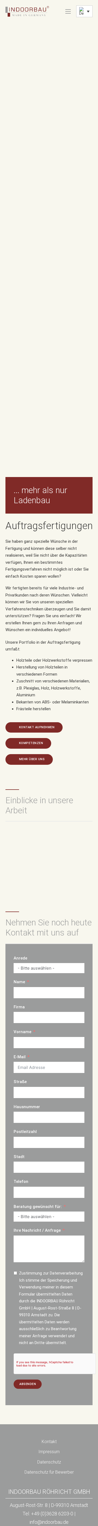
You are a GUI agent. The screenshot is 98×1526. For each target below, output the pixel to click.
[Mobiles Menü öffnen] (68, 11)
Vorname (22, 1031)
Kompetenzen (31, 743)
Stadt (19, 1156)
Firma (19, 1007)
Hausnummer (27, 1106)
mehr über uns (32, 759)
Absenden (27, 1384)
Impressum (49, 1451)
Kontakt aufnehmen (37, 727)
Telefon (21, 1181)
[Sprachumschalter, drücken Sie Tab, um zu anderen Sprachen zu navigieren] (84, 11)
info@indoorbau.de (49, 1522)
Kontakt (49, 1441)
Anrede (20, 958)
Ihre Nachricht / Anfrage (37, 1230)
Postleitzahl (25, 1131)
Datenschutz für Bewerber (49, 1472)
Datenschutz (49, 1462)
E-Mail (20, 1056)
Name (19, 981)
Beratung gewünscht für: (38, 1206)
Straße (20, 1081)
